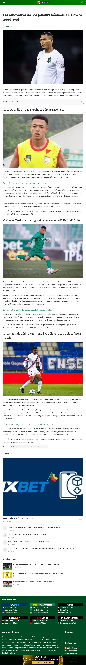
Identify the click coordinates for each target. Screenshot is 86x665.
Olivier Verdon (47, 282)
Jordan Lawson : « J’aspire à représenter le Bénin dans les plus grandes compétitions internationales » (41, 548)
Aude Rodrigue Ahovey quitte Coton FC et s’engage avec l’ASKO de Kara (38, 573)
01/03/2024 (19, 26)
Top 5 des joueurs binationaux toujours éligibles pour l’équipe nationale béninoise (34, 527)
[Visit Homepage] (43, 2)
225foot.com (72, 651)
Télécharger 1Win (66, 607)
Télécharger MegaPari (68, 620)
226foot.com (72, 653)
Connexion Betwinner (40, 613)
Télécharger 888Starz (40, 620)
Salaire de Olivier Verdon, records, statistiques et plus (27, 310)
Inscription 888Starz (39, 623)
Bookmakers (9, 599)
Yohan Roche (25, 174)
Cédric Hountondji (51, 410)
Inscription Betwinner (40, 610)
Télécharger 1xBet (11, 607)
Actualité (11, 10)
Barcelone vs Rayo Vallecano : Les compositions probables (33, 582)
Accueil (5, 10)
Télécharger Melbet (11, 620)
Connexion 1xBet (10, 613)
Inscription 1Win (66, 610)
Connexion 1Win (66, 613)
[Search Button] (82, 2)
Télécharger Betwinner (40, 607)
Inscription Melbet (11, 623)
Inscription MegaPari (68, 623)
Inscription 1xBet (10, 610)
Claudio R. (8, 26)
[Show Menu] (4, 2)
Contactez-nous (71, 637)
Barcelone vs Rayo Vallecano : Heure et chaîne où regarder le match (37, 564)
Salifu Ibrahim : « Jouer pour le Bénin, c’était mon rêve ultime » (27, 534)
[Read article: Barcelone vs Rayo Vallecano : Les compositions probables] (7, 584)
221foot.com (72, 648)
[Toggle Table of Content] (80, 102)
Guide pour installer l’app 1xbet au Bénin (18, 518)
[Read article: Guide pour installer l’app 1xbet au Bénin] (43, 487)
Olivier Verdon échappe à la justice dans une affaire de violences (29, 541)
